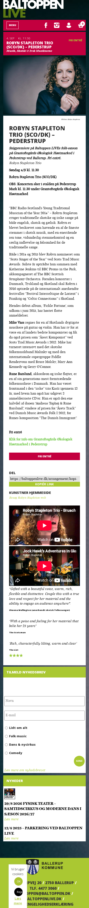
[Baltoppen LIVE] (33, 9)
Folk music (18, 736)
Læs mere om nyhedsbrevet (24, 770)
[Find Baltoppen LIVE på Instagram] (57, 25)
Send (79, 760)
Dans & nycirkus (22, 744)
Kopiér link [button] (44, 484)
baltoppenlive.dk (43, 898)
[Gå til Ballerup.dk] (44, 867)
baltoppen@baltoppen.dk (43, 893)
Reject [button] (20, 892)
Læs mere (11, 819)
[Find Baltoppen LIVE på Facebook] (45, 25)
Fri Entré (75, 40)
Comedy (15, 753)
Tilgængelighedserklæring (44, 904)
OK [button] (19, 881)
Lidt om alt (18, 728)
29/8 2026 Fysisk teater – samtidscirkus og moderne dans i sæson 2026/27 (42, 809)
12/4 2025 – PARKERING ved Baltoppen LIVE (43, 831)
